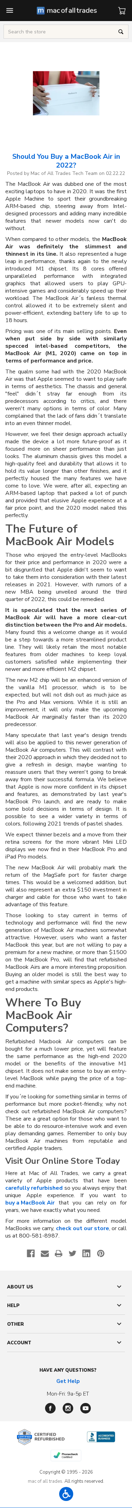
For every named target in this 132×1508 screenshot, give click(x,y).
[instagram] (68, 1408)
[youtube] (85, 1408)
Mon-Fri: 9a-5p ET (68, 1393)
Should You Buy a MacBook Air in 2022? (66, 161)
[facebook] (50, 1408)
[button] (66, 1494)
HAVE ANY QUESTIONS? (67, 1370)
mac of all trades (45, 1481)
